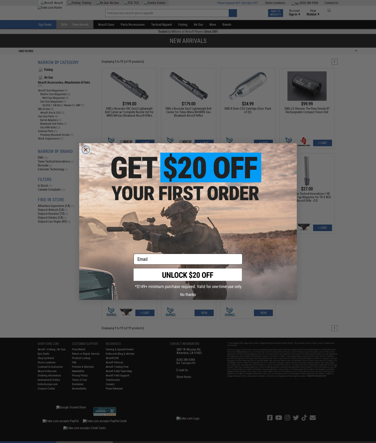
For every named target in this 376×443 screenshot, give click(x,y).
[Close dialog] (86, 150)
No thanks (188, 294)
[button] (188, 278)
